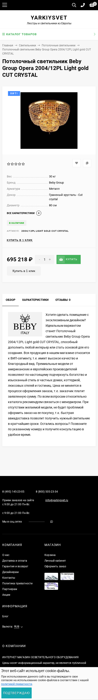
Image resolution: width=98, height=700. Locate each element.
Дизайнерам (10, 572)
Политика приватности (17, 583)
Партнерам (9, 589)
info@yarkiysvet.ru (56, 500)
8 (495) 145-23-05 (13, 491)
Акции (6, 594)
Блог (5, 616)
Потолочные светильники (58, 45)
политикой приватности (16, 684)
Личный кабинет (55, 560)
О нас (5, 555)
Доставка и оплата (14, 560)
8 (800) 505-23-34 (47, 491)
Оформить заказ (55, 566)
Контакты (8, 577)
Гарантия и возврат (15, 566)
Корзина (50, 555)
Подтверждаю (16, 693)
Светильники (27, 45)
